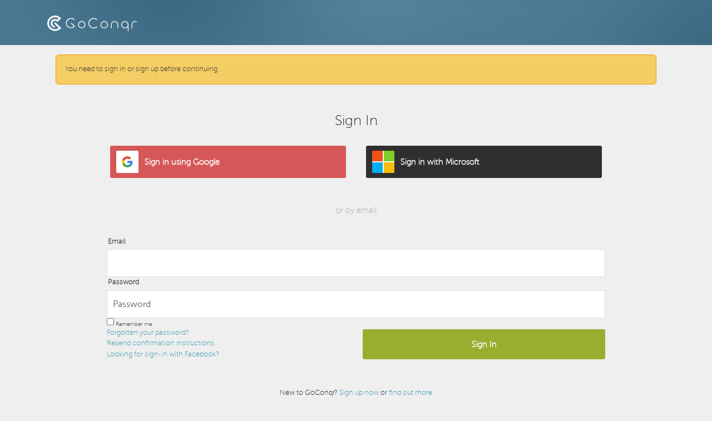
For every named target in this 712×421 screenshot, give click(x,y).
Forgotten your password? (148, 332)
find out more (410, 393)
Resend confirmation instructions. (161, 343)
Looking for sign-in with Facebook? (163, 354)
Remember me (134, 324)
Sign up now (359, 393)
